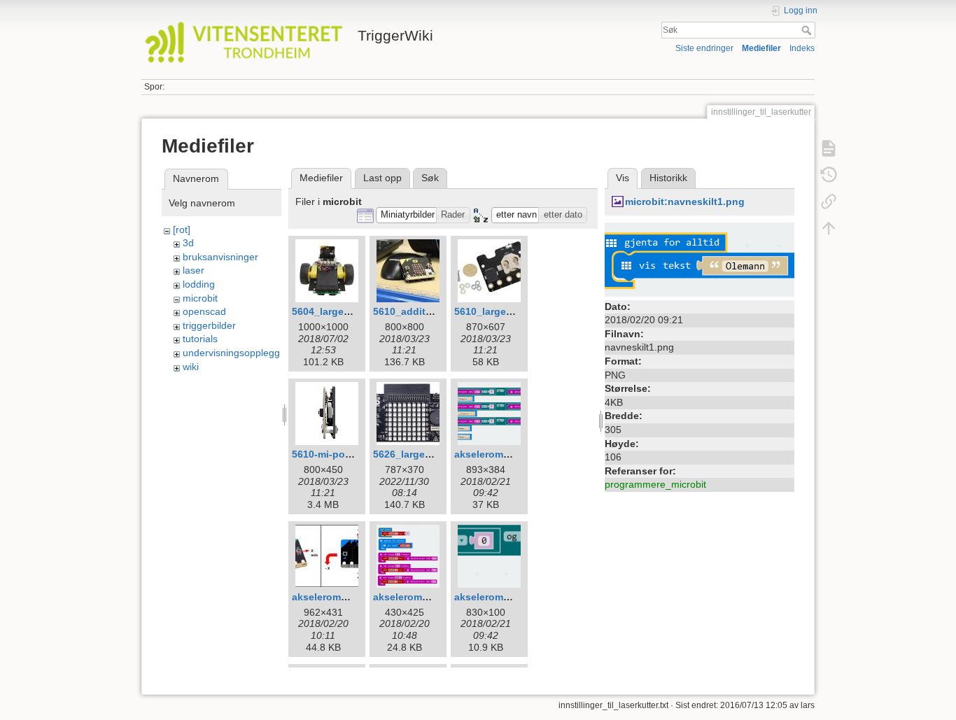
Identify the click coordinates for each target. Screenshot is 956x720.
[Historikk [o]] (829, 175)
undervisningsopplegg (231, 352)
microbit (200, 298)
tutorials (200, 338)
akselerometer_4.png (504, 454)
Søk (808, 30)
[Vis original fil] (699, 258)
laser (193, 270)
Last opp (382, 177)
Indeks (802, 48)
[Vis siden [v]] (829, 148)
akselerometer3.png (501, 596)
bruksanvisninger (220, 256)
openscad (204, 311)
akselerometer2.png (420, 596)
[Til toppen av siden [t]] (829, 228)
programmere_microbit (655, 484)
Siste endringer (704, 48)
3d (188, 242)
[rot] (181, 229)
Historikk (668, 177)
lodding (199, 284)
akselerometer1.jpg (337, 596)
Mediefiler (761, 48)
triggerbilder (209, 325)
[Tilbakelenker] (829, 201)
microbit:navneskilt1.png (685, 201)
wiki (191, 366)
